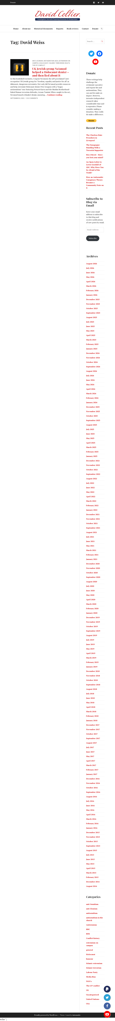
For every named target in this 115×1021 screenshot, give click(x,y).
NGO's (67, 63)
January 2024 (91, 402)
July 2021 (90, 537)
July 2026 (90, 268)
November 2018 (93, 675)
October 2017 (92, 734)
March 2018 (91, 711)
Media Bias (91, 977)
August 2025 (91, 317)
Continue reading (54, 95)
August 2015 (91, 850)
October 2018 (92, 680)
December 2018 (93, 671)
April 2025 (90, 335)
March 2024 (91, 393)
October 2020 (92, 572)
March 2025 (91, 340)
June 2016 (90, 805)
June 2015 (90, 859)
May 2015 (90, 864)
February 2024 (92, 398)
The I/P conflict (38, 65)
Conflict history (93, 938)
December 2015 (93, 832)
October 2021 (92, 523)
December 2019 (93, 617)
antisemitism (49, 61)
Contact (85, 28)
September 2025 (93, 313)
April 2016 (90, 814)
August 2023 (91, 425)
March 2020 (91, 604)
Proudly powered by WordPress (46, 1015)
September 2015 (93, 846)
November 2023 (93, 411)
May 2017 (90, 756)
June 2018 (90, 698)
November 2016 (93, 783)
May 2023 (90, 438)
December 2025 (93, 299)
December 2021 (93, 514)
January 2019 (91, 666)
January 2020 (91, 613)
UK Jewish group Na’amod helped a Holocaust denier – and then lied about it (50, 72)
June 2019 (90, 644)
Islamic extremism (94, 963)
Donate (13, 2)
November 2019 (93, 622)
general (89, 950)
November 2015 (93, 837)
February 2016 (92, 823)
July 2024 (90, 375)
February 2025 (92, 344)
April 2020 (90, 599)
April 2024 (90, 389)
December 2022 (93, 460)
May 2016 (90, 810)
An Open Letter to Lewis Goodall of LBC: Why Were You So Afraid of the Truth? (95, 167)
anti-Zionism (37, 61)
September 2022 (93, 474)
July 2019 (90, 640)
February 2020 (92, 608)
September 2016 (93, 792)
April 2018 (90, 707)
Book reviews (72, 28)
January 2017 (91, 774)
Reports (59, 28)
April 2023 (90, 443)
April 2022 (90, 496)
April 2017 (90, 761)
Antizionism (91, 925)
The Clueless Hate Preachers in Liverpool (94, 138)
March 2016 (91, 819)
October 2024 (92, 362)
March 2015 (91, 873)
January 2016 (91, 828)
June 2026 (90, 272)
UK (87, 990)
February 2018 (92, 716)
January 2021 (91, 559)
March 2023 (91, 447)
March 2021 (91, 550)
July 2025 (90, 322)
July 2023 (90, 429)
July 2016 (90, 801)
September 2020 (93, 577)
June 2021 (90, 541)
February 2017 (92, 769)
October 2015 (92, 841)
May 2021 (90, 546)
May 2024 (90, 384)
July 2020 (90, 586)
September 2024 (93, 366)
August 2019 (91, 635)
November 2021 (93, 519)
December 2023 (93, 407)
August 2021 (91, 532)
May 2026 (90, 277)
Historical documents (43, 28)
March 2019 (91, 658)
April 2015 (90, 868)
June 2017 (90, 752)
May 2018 (90, 702)
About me (26, 28)
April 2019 (90, 653)
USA (88, 1003)
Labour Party (91, 972)
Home (16, 28)
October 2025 (92, 308)
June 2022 (90, 487)
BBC (88, 929)
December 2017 (93, 725)
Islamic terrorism (56, 63)
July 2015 (90, 855)
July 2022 (90, 483)
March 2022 (91, 501)
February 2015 (92, 877)
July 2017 (90, 747)
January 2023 (91, 456)
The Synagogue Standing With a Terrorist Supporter (94, 148)
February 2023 (92, 451)
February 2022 (92, 505)
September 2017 (93, 738)
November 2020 (93, 568)
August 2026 (91, 263)
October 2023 (92, 416)
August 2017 (91, 743)
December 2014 (93, 881)
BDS (56, 61)
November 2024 (93, 357)
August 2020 (91, 581)
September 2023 (93, 420)
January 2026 (91, 295)
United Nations (92, 999)
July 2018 (90, 693)
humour (89, 959)
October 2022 (92, 469)
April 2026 (90, 281)
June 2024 (90, 380)
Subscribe (93, 238)
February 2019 (92, 662)
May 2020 (90, 595)
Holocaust (44, 63)
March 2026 (91, 286)
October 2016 (92, 787)
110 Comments (32, 98)
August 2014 (91, 886)
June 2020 (90, 590)
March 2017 (91, 765)
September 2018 (93, 684)
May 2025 (90, 331)
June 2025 (90, 326)
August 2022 (91, 478)
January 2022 (91, 510)
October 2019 (92, 626)
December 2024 (93, 353)
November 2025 (93, 304)
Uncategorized (92, 994)
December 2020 (93, 563)
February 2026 (92, 290)
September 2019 (93, 631)
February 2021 (92, 554)
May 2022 (90, 492)
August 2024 (91, 371)
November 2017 (93, 729)
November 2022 (93, 465)
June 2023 (90, 434)
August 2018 (91, 689)
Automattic (76, 1015)
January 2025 (91, 348)
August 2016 (91, 796)
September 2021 (93, 528)
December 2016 (93, 778)
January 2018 (91, 720)
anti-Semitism (92, 904)
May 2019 (90, 649)
